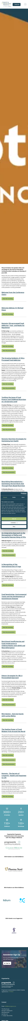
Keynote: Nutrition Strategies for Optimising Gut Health (14, 440)
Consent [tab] (5, 497)
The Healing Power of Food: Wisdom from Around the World (13, 730)
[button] (17, 4)
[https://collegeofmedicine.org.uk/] (14, 849)
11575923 (11, 991)
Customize (13, 522)
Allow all (14, 518)
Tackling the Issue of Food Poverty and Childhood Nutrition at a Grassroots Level (14, 399)
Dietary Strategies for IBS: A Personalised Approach (12, 677)
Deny (14, 526)
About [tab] (23, 497)
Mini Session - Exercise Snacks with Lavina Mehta (13, 715)
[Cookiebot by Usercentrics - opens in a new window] (21, 494)
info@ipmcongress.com (10, 1006)
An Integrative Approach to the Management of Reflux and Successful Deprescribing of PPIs (14, 535)
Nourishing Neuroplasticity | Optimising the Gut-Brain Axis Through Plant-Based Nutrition (13, 484)
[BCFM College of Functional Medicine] (14, 930)
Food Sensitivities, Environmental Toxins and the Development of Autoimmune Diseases (14, 596)
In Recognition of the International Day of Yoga (11, 565)
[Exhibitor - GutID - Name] (15, 902)
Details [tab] (14, 497)
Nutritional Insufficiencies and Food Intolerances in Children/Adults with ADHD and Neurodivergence (13, 644)
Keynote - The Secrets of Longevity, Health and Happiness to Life (14, 775)
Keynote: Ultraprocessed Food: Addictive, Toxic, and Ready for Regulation (13, 325)
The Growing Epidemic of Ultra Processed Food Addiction (13, 359)
